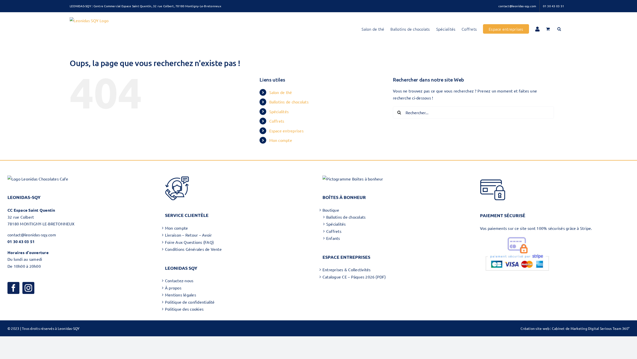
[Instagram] (28, 288)
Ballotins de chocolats (289, 101)
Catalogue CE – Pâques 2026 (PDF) (354, 276)
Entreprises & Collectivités (346, 269)
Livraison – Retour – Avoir (188, 234)
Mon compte (280, 140)
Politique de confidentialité (190, 301)
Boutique (330, 209)
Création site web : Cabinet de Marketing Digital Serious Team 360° (575, 328)
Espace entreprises (286, 130)
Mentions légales (180, 294)
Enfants (333, 238)
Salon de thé (280, 92)
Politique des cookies (184, 308)
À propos (173, 287)
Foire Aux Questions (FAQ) (189, 242)
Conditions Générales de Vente (193, 249)
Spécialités (279, 111)
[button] (559, 29)
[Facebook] (13, 288)
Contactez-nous (179, 280)
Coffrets (276, 120)
